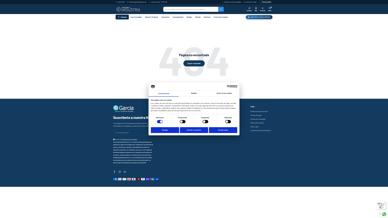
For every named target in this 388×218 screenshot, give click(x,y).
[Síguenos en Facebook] (114, 171)
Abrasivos (207, 17)
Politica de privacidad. (129, 139)
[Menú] (385, 202)
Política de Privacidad (257, 119)
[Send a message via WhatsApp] (384, 214)
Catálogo (124, 17)
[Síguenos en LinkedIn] (124, 171)
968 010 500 (121, 2)
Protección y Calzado (221, 17)
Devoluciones (266, 2)
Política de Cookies (257, 123)
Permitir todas (223, 130)
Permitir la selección (194, 130)
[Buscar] (221, 9)
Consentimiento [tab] (163, 93)
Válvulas (198, 17)
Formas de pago (256, 115)
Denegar (165, 130)
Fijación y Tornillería (151, 17)
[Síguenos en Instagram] (119, 171)
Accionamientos (178, 17)
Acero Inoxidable (136, 17)
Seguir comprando (194, 63)
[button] (193, 9)
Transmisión (165, 17)
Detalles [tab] (194, 93)
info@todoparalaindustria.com (138, 2)
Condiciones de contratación (260, 130)
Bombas (189, 17)
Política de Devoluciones (259, 111)
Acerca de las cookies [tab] (224, 93)
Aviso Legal (254, 127)
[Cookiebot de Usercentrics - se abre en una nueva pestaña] (228, 86)
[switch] (183, 121)
